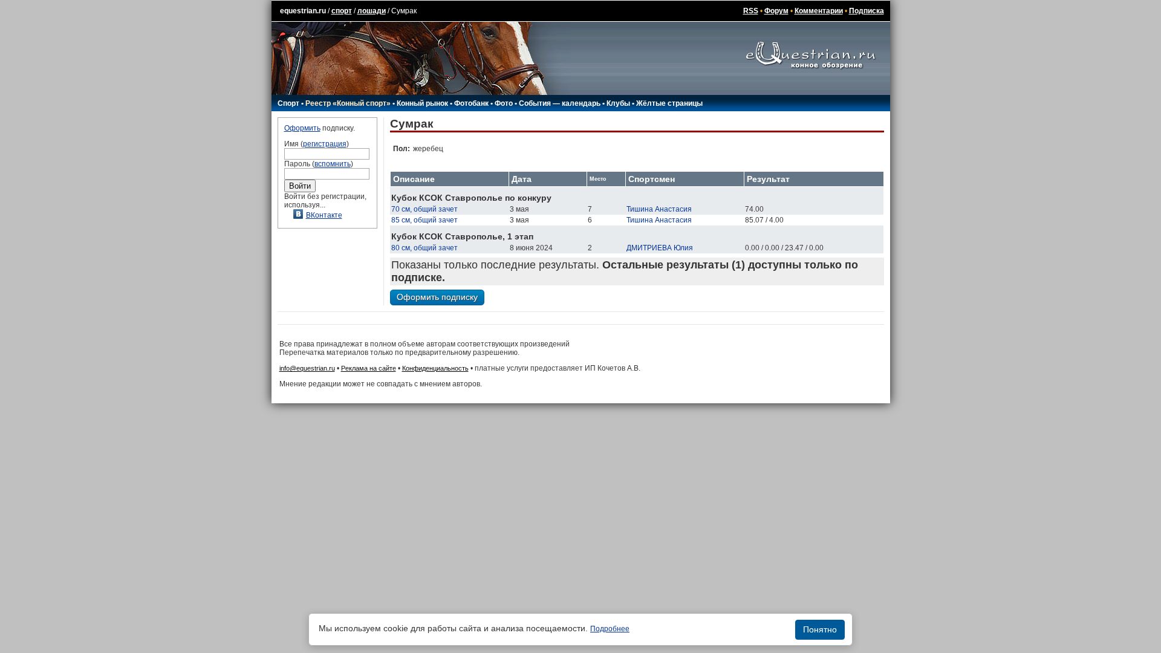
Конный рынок (422, 103)
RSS (750, 11)
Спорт (288, 103)
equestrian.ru (303, 11)
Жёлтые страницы (669, 103)
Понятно (820, 629)
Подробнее (609, 629)
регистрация (324, 144)
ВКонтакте (324, 215)
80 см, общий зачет (424, 248)
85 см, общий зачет (424, 220)
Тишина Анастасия (659, 209)
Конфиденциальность (435, 368)
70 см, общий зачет (424, 209)
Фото (504, 103)
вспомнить (332, 164)
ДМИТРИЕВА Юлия (659, 248)
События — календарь (559, 103)
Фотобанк (471, 103)
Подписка (866, 11)
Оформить (302, 128)
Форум (776, 11)
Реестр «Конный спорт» (348, 103)
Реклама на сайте (368, 368)
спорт (341, 11)
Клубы (618, 103)
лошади (371, 11)
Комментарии (819, 11)
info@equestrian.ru (307, 368)
